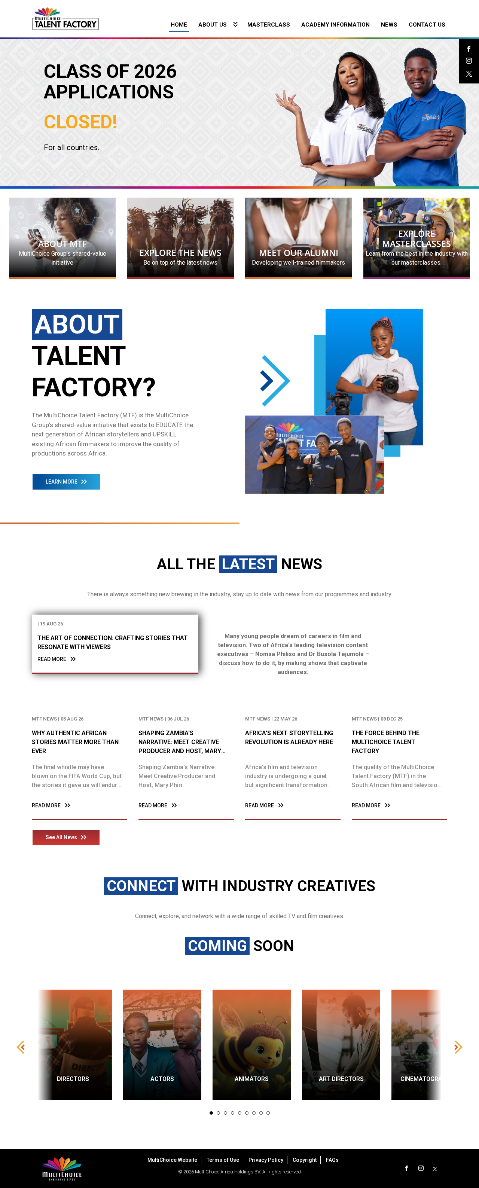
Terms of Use (223, 1160)
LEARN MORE (61, 482)
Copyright (305, 1160)
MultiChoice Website (172, 1160)
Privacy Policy (265, 1160)
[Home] (65, 18)
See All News (61, 837)
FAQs (332, 1160)
